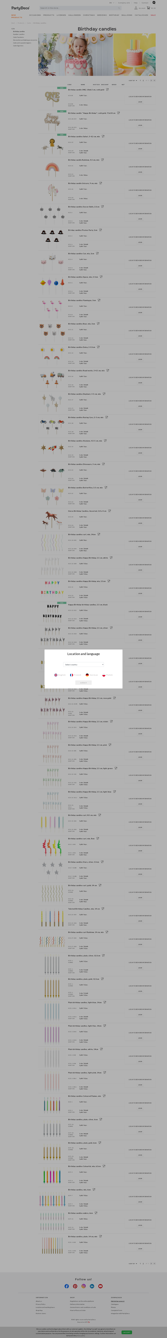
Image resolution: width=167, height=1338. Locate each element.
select (83, 682)
